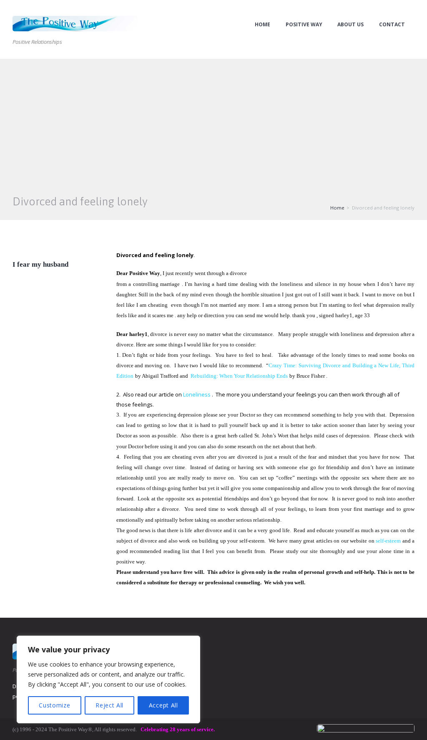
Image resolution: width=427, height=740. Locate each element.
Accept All (163, 705)
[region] (108, 679)
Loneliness (197, 394)
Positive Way (304, 24)
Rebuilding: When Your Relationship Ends (239, 376)
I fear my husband (40, 264)
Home (262, 24)
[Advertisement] (213, 121)
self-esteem (388, 541)
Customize (54, 705)
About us (350, 24)
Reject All (109, 705)
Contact (392, 24)
